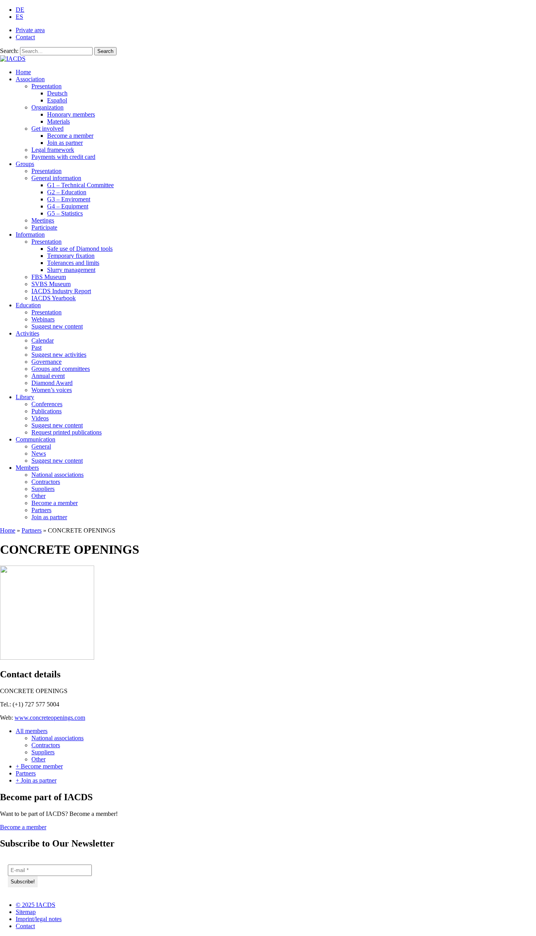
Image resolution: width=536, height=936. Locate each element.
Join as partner (65, 142)
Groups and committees (60, 368)
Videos (40, 418)
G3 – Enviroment (68, 199)
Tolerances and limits (73, 262)
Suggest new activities (58, 354)
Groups (25, 164)
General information (56, 178)
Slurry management (71, 269)
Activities (27, 333)
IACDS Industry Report (61, 291)
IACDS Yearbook (53, 298)
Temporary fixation (71, 255)
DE (20, 9)
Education (28, 305)
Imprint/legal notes (39, 919)
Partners (41, 510)
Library (25, 397)
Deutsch (57, 93)
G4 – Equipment (67, 206)
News (38, 453)
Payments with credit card (63, 156)
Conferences (46, 404)
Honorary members (71, 114)
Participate (44, 227)
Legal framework (52, 149)
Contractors (45, 481)
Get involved (47, 128)
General (41, 446)
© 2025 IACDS (35, 904)
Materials (58, 121)
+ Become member (39, 766)
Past (36, 347)
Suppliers (43, 488)
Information (30, 234)
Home (23, 72)
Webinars (43, 319)
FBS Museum (48, 277)
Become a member (70, 135)
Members (27, 467)
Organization (47, 107)
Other (38, 496)
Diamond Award (52, 383)
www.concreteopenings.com (50, 717)
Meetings (42, 220)
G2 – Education (66, 192)
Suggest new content (57, 326)
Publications (46, 411)
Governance (46, 361)
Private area (30, 30)
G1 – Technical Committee (80, 185)
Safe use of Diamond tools (80, 248)
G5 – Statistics (65, 213)
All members (31, 731)
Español (57, 100)
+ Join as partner (36, 780)
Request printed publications (66, 432)
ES (19, 16)
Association (30, 79)
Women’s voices (51, 390)
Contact (25, 37)
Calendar (42, 340)
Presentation (46, 86)
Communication (35, 439)
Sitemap (26, 912)
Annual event (48, 375)
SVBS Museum (51, 284)
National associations (57, 474)
